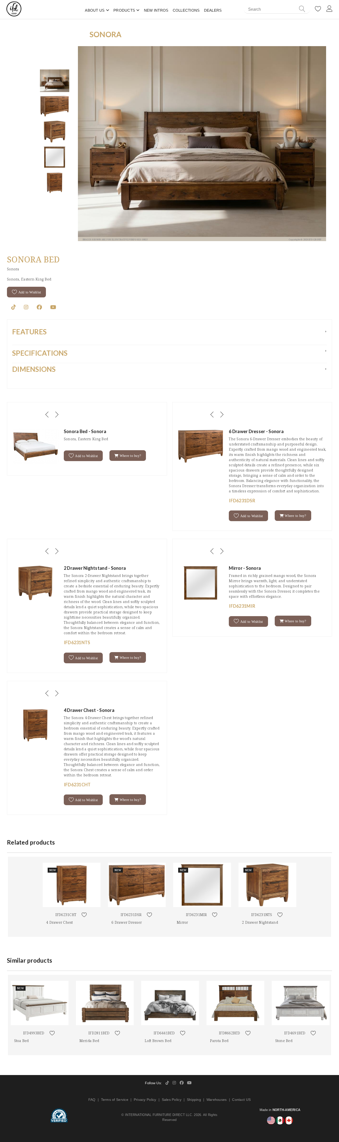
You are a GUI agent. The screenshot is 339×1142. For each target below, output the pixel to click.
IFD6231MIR (196, 914)
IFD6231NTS (261, 914)
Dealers (213, 10)
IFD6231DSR (131, 914)
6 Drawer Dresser (126, 922)
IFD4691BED (294, 1033)
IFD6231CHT (66, 914)
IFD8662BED (229, 1033)
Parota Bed (219, 1040)
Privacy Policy (145, 1100)
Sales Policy (171, 1100)
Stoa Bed (21, 1040)
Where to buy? (130, 455)
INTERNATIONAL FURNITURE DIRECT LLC (158, 1115)
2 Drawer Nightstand (260, 922)
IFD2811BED (99, 1033)
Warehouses (216, 1100)
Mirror (182, 922)
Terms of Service (114, 1100)
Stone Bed (283, 1040)
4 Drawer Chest (59, 922)
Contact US (241, 1100)
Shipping (194, 1100)
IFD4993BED (33, 1033)
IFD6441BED (164, 1033)
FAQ (92, 1100)
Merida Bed (89, 1040)
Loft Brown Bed (158, 1040)
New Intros (156, 10)
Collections (186, 10)
